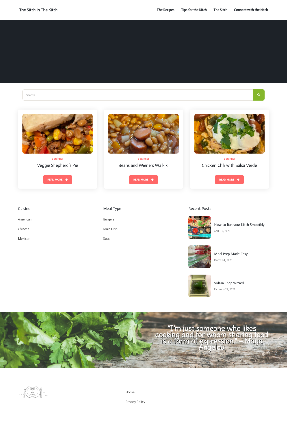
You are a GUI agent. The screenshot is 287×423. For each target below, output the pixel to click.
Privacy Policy (135, 402)
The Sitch (220, 10)
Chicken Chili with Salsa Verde (229, 165)
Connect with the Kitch (251, 10)
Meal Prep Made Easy (231, 254)
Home (130, 392)
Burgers (108, 219)
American (25, 219)
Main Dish (110, 229)
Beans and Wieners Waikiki (143, 165)
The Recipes (165, 10)
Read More (55, 179)
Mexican (24, 239)
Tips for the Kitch (194, 10)
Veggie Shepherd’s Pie (57, 165)
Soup (107, 239)
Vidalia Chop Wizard (229, 283)
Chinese (23, 229)
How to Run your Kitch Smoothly (239, 225)
